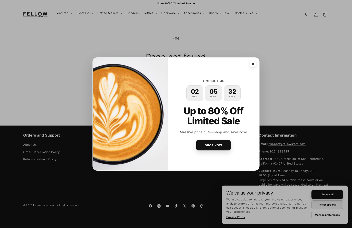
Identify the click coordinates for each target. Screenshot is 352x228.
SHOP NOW (213, 145)
